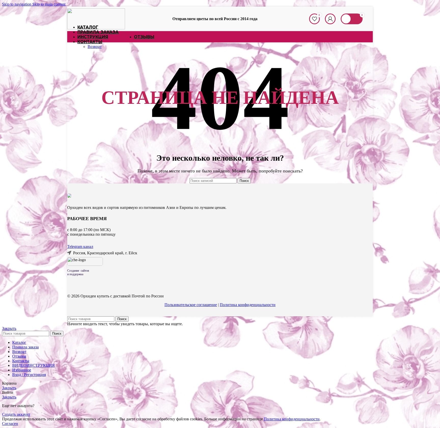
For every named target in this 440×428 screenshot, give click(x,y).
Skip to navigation (17, 4)
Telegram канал (80, 246)
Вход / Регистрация (29, 374)
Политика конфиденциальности (248, 305)
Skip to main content (48, 4)
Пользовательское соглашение (190, 305)
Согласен (10, 423)
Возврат (95, 46)
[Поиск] (304, 19)
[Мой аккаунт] (330, 19)
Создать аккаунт (16, 414)
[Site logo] (96, 28)
